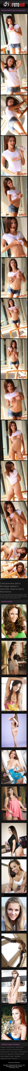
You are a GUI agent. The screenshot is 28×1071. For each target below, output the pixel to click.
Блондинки (3, 1047)
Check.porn (17, 1062)
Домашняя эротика (19, 1054)
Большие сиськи (11, 1047)
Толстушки (14, 1058)
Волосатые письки (17, 1049)
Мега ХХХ (2, 579)
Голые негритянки (22, 1052)
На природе (17, 1056)
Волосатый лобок (5, 1052)
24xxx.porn (10, 1062)
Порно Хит (25, 3)
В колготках (9, 1049)
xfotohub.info (12, 1065)
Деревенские (11, 1054)
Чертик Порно (3, 13)
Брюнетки (3, 1049)
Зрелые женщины (5, 1056)
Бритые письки (19, 1047)
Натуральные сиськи (6, 1058)
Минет (11, 1056)
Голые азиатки (13, 1052)
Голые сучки (4, 1054)
